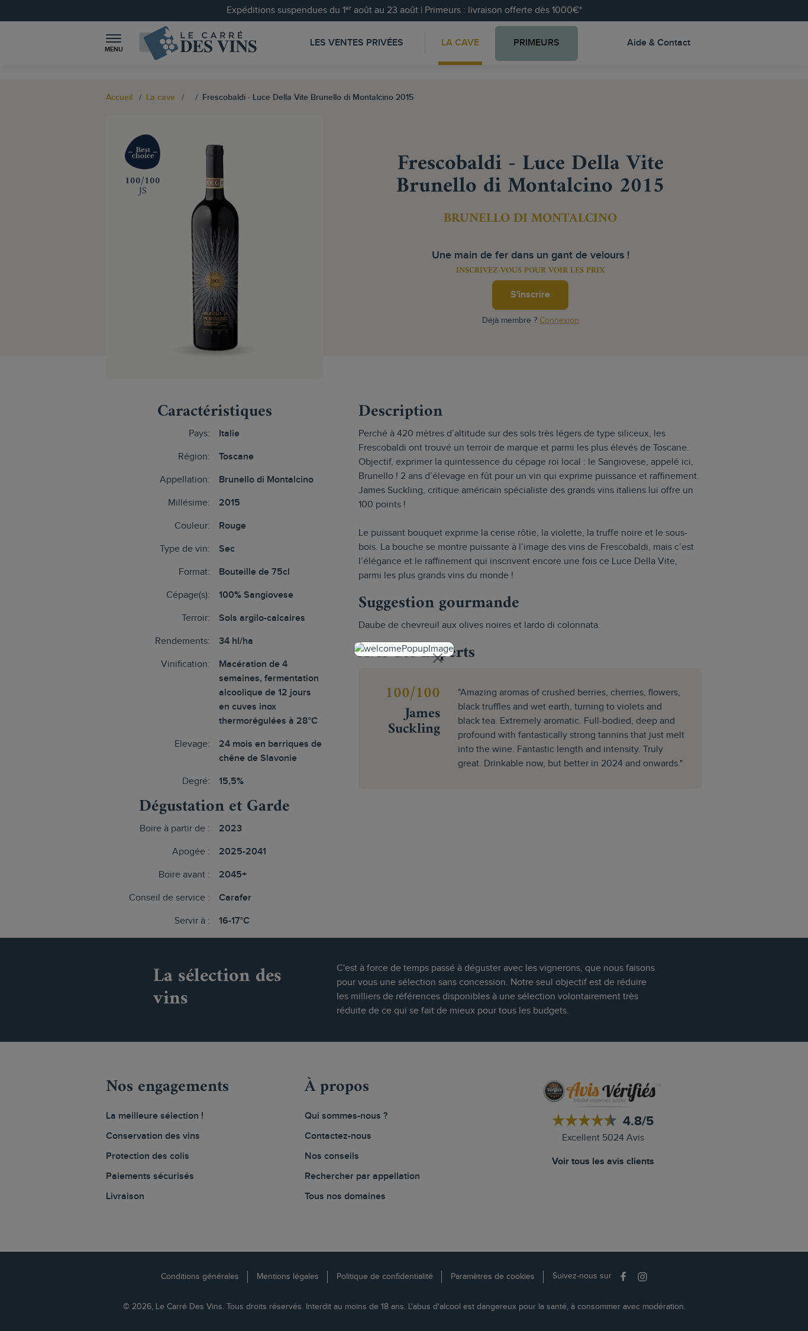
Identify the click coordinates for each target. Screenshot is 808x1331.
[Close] (438, 658)
